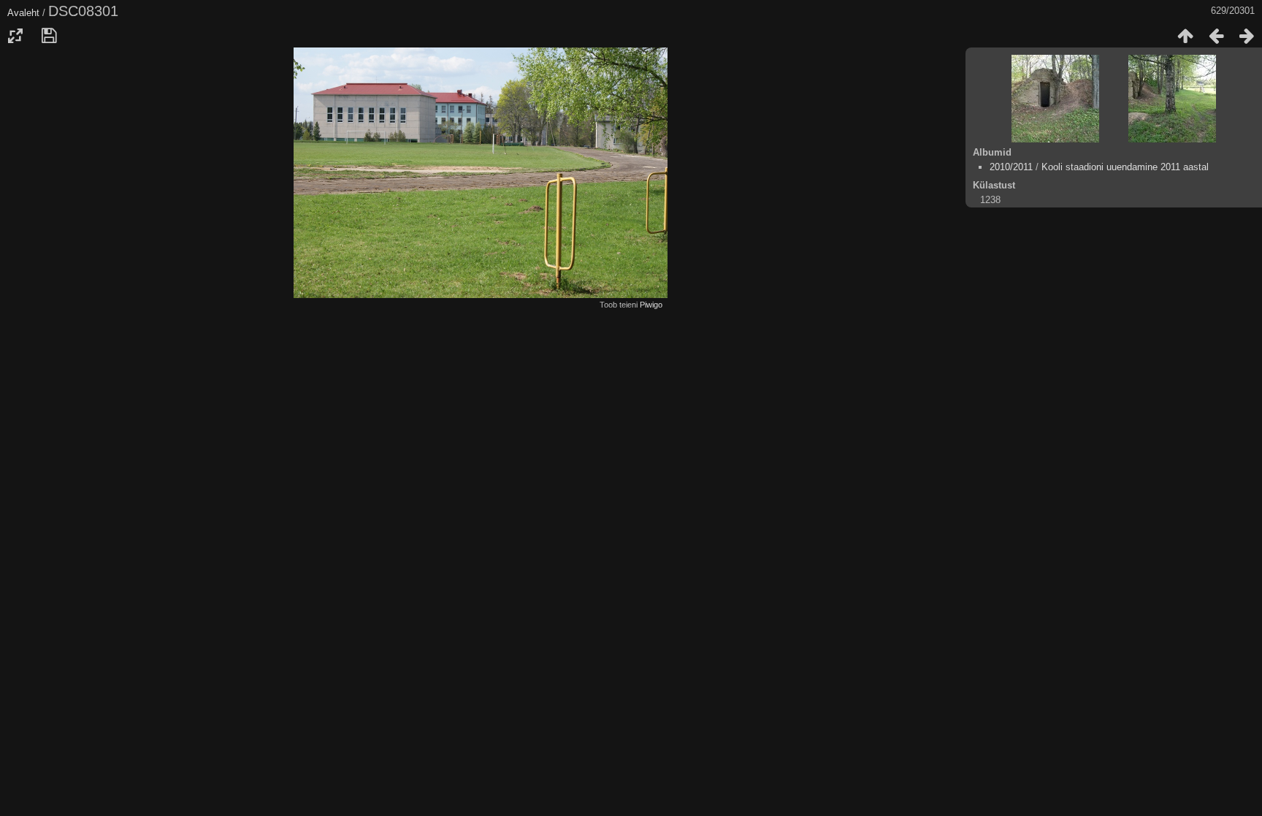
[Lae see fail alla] (49, 36)
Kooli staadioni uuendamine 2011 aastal (1125, 166)
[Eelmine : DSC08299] (1216, 36)
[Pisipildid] (1185, 36)
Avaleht (23, 12)
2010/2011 (1011, 166)
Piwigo (651, 304)
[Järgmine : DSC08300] (1246, 36)
